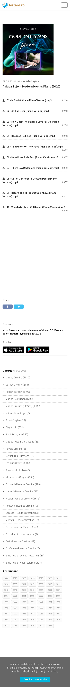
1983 (15, 614)
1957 (50, 620)
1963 (58, 614)
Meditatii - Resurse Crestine (19, 520)
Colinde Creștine (13, 384)
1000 (50, 626)
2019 (15, 584)
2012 (15, 590)
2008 (50, 590)
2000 (58, 596)
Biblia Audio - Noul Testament (21, 562)
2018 (24, 584)
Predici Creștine (13, 434)
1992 (6, 608)
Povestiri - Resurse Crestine (19, 534)
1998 (15, 602)
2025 (24, 578)
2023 (41, 578)
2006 (6, 596)
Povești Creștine (13, 448)
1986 (58, 608)
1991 (15, 608)
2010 (32, 590)
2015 (50, 584)
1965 (41, 614)
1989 (32, 608)
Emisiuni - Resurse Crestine (19, 484)
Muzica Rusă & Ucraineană (19, 441)
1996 (32, 602)
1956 (58, 620)
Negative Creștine (14, 391)
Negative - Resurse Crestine (19, 505)
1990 (24, 608)
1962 (6, 620)
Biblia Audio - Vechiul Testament (22, 555)
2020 (6, 584)
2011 (24, 590)
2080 (6, 578)
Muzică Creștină (13, 377)
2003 (32, 596)
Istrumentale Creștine (16, 477)
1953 (24, 626)
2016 (41, 584)
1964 (50, 614)
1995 (41, 602)
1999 (6, 602)
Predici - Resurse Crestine (18, 498)
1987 (50, 608)
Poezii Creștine (13, 420)
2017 (32, 584)
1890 (41, 626)
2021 (58, 578)
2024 (32, 578)
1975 (32, 614)
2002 (41, 596)
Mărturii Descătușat (15, 413)
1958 (41, 620)
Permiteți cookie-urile (35, 679)
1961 (15, 620)
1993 (58, 602)
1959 (32, 620)
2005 (15, 596)
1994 (50, 602)
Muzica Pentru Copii (16, 399)
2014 (58, 584)
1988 (41, 608)
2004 (24, 596)
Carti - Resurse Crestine (17, 541)
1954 (15, 626)
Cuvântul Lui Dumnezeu (17, 456)
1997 (24, 602)
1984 (6, 614)
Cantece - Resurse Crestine (19, 513)
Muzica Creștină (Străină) (18, 406)
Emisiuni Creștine (14, 463)
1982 (24, 614)
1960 (24, 620)
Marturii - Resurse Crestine (19, 491)
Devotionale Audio (15, 470)
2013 (6, 590)
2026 (15, 578)
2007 (58, 590)
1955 (6, 626)
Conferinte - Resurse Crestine (20, 548)
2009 (41, 590)
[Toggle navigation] (64, 5)
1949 (32, 626)
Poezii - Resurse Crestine (18, 527)
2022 (50, 578)
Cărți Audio (11, 427)
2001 (50, 596)
